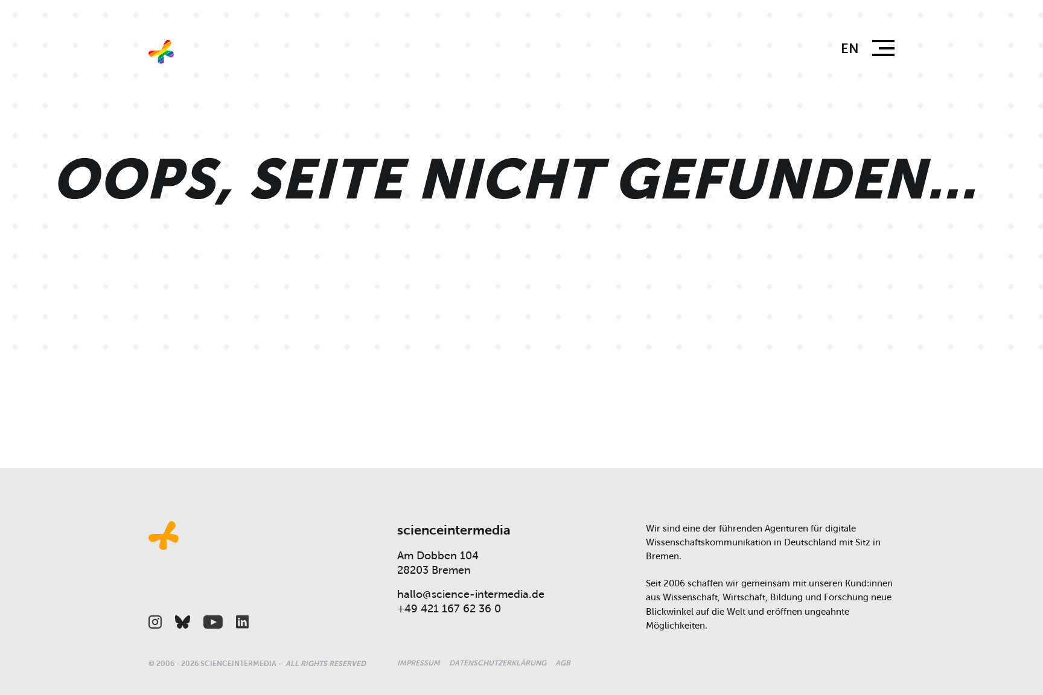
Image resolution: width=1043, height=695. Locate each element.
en (850, 48)
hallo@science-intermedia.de (470, 594)
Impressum (418, 663)
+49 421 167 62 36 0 (449, 609)
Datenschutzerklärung (497, 663)
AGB (562, 663)
